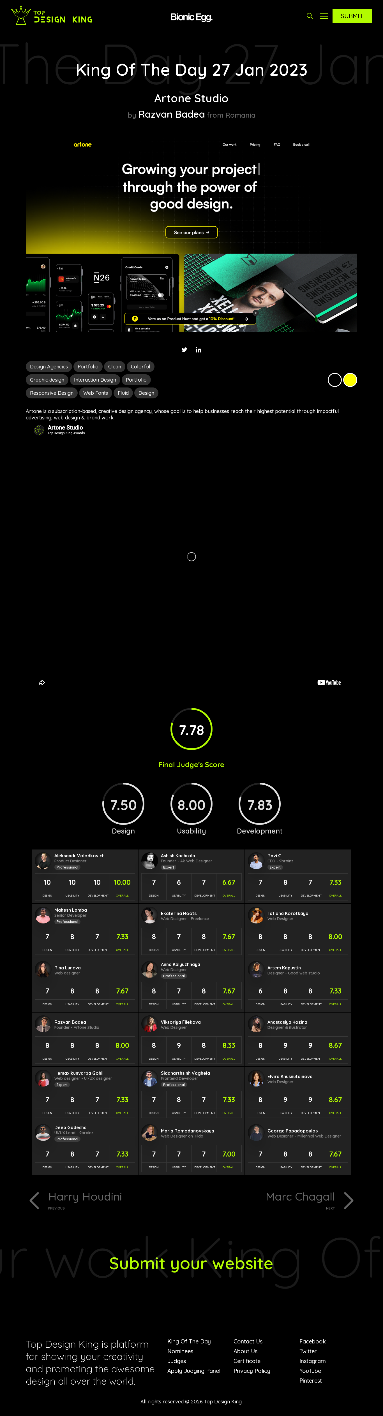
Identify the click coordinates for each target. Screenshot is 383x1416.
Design (146, 393)
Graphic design (47, 380)
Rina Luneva (67, 968)
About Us (245, 1351)
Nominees (180, 1351)
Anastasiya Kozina (287, 1022)
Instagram (312, 1360)
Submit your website (191, 1262)
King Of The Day (189, 1341)
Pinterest (310, 1380)
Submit (352, 16)
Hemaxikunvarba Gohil (78, 1073)
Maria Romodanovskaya (187, 1131)
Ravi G (274, 855)
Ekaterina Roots (179, 913)
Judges (176, 1360)
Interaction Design (95, 380)
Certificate (247, 1360)
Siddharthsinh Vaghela (185, 1073)
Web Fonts (95, 393)
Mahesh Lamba (70, 910)
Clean (114, 366)
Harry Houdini (85, 1199)
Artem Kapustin (284, 968)
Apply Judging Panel (193, 1370)
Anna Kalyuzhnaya (180, 964)
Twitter (308, 1351)
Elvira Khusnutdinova (290, 1076)
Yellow (350, 380)
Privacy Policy (252, 1370)
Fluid (123, 393)
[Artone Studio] (191, 330)
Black (335, 380)
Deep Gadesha (70, 1127)
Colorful (140, 366)
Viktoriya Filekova (181, 1022)
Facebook (312, 1341)
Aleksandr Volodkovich (79, 855)
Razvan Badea (171, 114)
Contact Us (248, 1341)
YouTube (310, 1370)
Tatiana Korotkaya (287, 913)
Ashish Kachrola (178, 855)
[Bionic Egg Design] (191, 17)
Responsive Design (51, 393)
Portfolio (88, 366)
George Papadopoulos (292, 1131)
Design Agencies (49, 366)
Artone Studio (191, 98)
